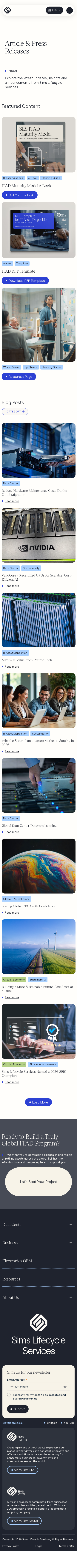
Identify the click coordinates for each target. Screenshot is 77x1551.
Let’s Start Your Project (38, 1181)
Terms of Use (67, 1545)
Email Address (17, 1379)
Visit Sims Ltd (24, 1470)
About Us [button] (10, 1297)
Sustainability (31, 568)
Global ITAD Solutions (16, 898)
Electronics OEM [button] (17, 1260)
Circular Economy (14, 979)
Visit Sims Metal (26, 1521)
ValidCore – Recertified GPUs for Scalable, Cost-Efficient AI (37, 577)
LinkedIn (52, 1422)
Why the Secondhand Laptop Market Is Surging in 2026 (38, 743)
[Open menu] (69, 10)
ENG (54, 9)
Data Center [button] (12, 1224)
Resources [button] (11, 1279)
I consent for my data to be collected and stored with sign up (39, 1396)
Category (14, 411)
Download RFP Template (27, 281)
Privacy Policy (10, 1545)
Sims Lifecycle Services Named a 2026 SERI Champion (34, 1074)
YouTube (69, 1422)
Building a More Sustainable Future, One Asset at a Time (37, 989)
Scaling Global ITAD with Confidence (29, 906)
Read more (12, 501)
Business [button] (10, 1242)
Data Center (10, 483)
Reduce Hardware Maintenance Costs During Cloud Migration (34, 493)
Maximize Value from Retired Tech (27, 660)
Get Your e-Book (21, 195)
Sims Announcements (43, 1064)
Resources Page (20, 377)
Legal (39, 1545)
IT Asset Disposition (15, 652)
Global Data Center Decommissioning (29, 826)
